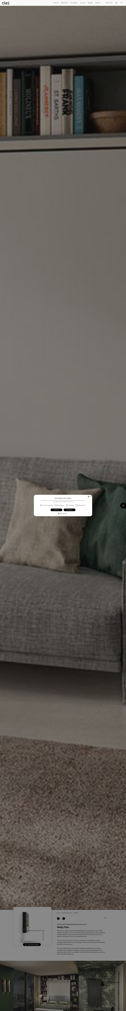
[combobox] (88, 496)
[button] (63, 513)
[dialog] (63, 505)
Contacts (97, 2)
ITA (121, 2)
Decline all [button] (69, 509)
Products (55, 2)
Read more (71, 501)
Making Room (64, 2)
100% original (74, 2)
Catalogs (82, 2)
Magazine (90, 2)
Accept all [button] (56, 509)
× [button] (90, 496)
